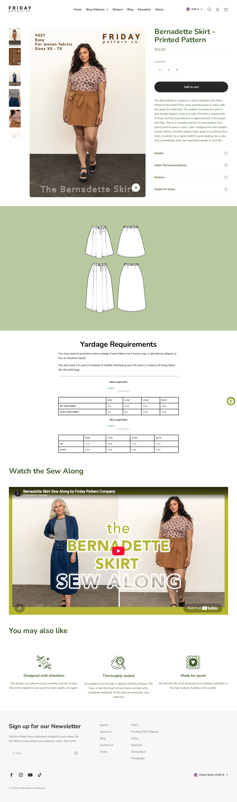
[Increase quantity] (177, 69)
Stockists (136, 745)
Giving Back (138, 752)
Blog (130, 9)
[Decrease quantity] (160, 69)
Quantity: (160, 61)
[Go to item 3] (15, 77)
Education (144, 9)
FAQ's (134, 725)
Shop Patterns (95, 9)
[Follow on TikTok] (39, 774)
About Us (105, 732)
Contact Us (106, 745)
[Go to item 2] (15, 57)
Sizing (134, 738)
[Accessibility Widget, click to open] (231, 401)
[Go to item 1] (15, 37)
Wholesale (138, 758)
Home (77, 9)
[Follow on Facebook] (11, 774)
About (159, 9)
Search (104, 725)
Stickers (118, 9)
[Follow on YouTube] (30, 774)
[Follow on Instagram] (20, 774)
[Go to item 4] (15, 98)
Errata (103, 752)
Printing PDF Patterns (144, 732)
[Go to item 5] (15, 119)
